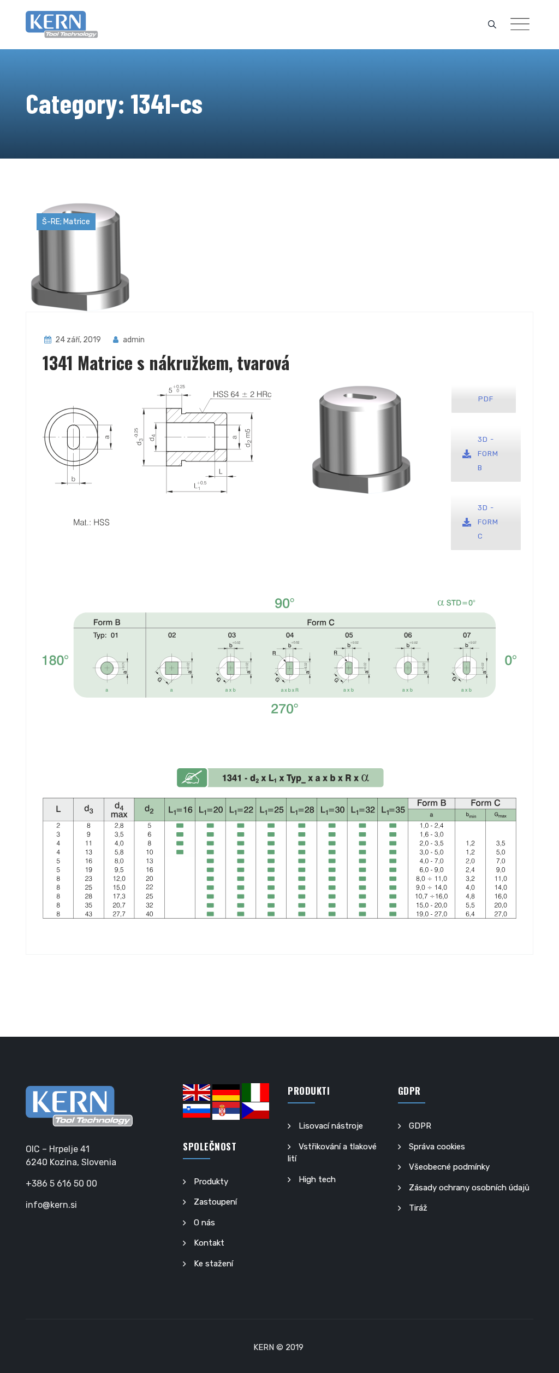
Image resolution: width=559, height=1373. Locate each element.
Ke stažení (213, 1264)
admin (133, 339)
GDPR (420, 1126)
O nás (204, 1223)
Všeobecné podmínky (449, 1167)
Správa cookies (437, 1147)
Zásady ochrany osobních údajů (469, 1188)
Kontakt (209, 1243)
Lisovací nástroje (331, 1126)
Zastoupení (215, 1202)
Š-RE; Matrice (66, 221)
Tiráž (418, 1208)
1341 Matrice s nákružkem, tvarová (166, 362)
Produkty (211, 1182)
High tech (317, 1179)
